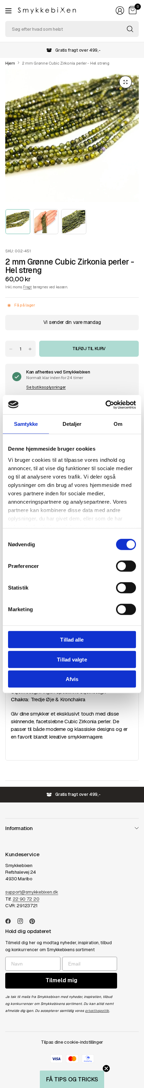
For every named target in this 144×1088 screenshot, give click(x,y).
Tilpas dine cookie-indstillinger (72, 1042)
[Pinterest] (35, 921)
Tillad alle (72, 640)
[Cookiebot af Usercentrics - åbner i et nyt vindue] (105, 404)
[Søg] (130, 29)
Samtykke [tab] (26, 424)
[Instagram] (23, 921)
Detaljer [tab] (72, 424)
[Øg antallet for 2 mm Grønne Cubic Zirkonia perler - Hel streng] (30, 349)
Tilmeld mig (61, 980)
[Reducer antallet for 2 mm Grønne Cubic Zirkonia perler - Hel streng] (11, 349)
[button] (72, 1079)
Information (19, 828)
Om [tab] (118, 424)
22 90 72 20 (26, 899)
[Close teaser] (106, 1068)
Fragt (27, 286)
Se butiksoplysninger (46, 387)
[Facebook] (10, 921)
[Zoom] (125, 82)
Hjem (10, 63)
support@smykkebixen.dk (31, 892)
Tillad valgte (72, 659)
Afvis (72, 679)
